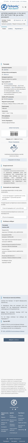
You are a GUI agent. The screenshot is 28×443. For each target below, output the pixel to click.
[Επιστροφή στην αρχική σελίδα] (14, 403)
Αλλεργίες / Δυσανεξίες (12, 425)
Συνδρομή (24, 1)
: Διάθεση (14, 339)
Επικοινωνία (22, 441)
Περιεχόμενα (6, 441)
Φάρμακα (3, 417)
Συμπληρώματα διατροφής (4, 430)
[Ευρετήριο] (23, 20)
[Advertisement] (14, 46)
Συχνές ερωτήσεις (22, 422)
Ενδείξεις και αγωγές (4, 423)
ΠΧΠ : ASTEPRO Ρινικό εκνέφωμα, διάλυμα (13, 331)
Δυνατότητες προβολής (21, 419)
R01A (13, 87)
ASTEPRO (9, 24)
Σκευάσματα (4, 427)
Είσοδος (7, 1)
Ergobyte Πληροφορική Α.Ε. (15, 438)
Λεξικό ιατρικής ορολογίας (13, 429)
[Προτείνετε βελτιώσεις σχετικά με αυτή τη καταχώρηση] (25, 20)
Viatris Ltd (6, 74)
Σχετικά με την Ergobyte (21, 426)
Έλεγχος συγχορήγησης (13, 416)
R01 (19, 85)
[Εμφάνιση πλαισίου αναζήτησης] (23, 7)
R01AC (17, 90)
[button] (12, 409)
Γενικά (4, 28)
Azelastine (10, 83)
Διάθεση (10, 28)
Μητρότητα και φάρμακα (13, 420)
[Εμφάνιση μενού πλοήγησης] (25, 7)
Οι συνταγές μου (13, 432)
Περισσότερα (18, 28)
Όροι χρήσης (14, 441)
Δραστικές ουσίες (5, 419)
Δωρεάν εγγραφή (15, 1)
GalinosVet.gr (21, 429)
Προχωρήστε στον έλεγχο (14, 159)
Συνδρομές (20, 415)
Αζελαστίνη (8, 169)
